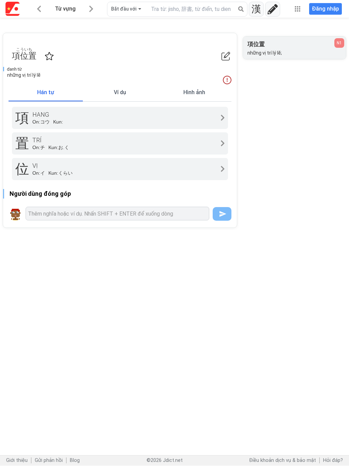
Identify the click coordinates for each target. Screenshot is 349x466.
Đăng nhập (325, 8)
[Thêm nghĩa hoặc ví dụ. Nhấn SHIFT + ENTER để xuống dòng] (117, 213)
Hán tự (45, 92)
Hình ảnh (194, 92)
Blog (75, 460)
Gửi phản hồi (49, 460)
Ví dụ (120, 92)
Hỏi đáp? (333, 460)
